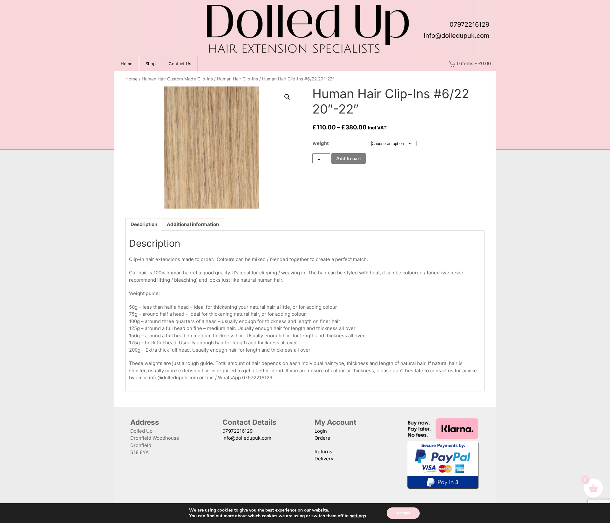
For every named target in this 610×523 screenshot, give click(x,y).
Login (321, 431)
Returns (323, 452)
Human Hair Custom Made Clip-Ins (177, 78)
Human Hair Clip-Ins (237, 78)
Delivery (324, 459)
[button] (287, 97)
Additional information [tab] (193, 224)
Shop (151, 63)
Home (126, 63)
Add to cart (348, 158)
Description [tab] (144, 224)
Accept (403, 513)
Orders (322, 438)
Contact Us (180, 63)
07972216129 (469, 24)
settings (358, 516)
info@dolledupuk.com (456, 35)
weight (321, 143)
